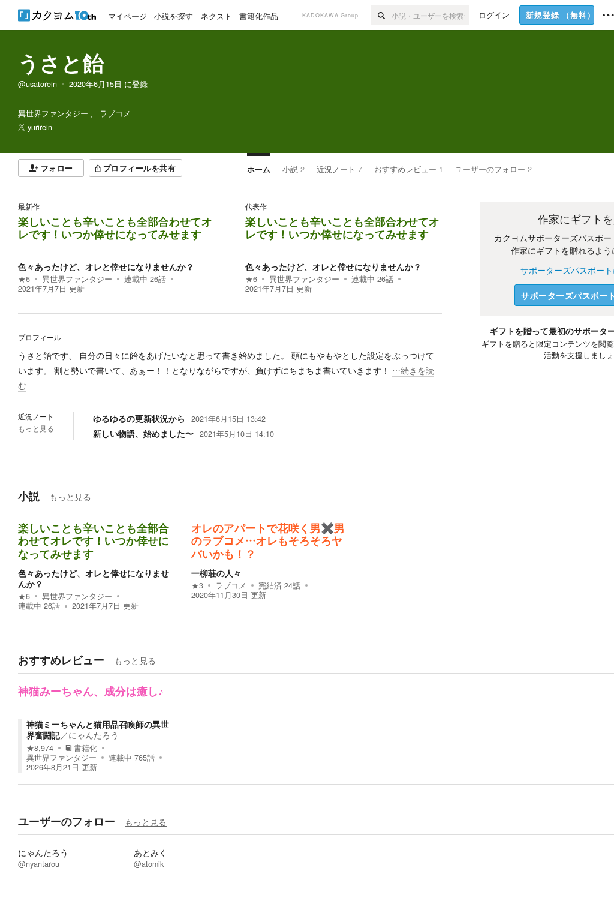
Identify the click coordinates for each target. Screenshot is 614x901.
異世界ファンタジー (77, 279)
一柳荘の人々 (216, 573)
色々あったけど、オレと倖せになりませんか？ (106, 266)
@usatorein (37, 84)
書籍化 (85, 748)
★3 (197, 585)
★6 (24, 279)
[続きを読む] (230, 371)
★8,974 (39, 748)
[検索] (381, 15)
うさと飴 (61, 62)
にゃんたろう (93, 735)
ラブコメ (230, 585)
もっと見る (36, 428)
